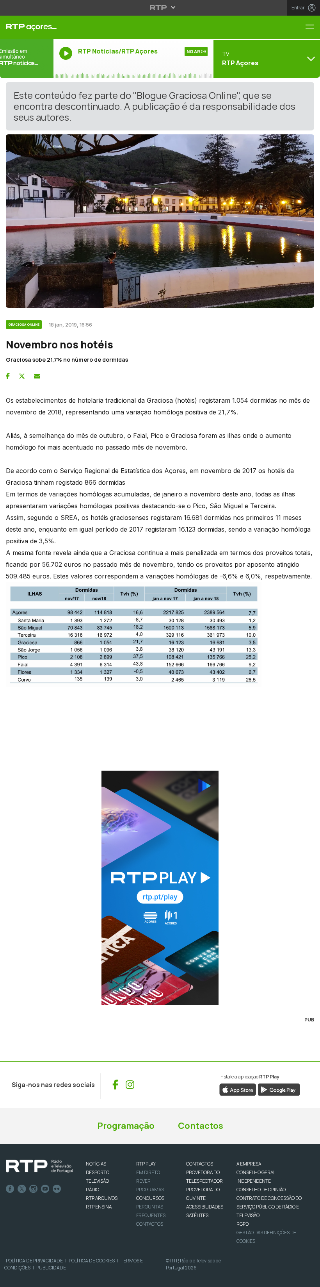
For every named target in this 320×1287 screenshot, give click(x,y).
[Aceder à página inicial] (26, 27)
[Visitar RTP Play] (160, 888)
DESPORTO (97, 1172)
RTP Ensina (99, 1206)
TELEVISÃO (97, 1181)
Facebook (10, 1189)
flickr (57, 1189)
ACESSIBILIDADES (204, 1206)
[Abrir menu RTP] (160, 7)
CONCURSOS (150, 1198)
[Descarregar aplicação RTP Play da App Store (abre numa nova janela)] (237, 1089)
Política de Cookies (92, 1260)
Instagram (33, 1189)
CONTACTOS (199, 1163)
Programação (126, 1126)
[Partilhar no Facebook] (8, 376)
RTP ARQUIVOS (101, 1198)
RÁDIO (92, 1189)
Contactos (200, 1126)
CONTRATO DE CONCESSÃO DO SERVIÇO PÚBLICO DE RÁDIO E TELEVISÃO (269, 1207)
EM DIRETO (148, 1172)
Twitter (22, 1189)
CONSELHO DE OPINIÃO (261, 1189)
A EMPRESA (248, 1163)
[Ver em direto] (26, 58)
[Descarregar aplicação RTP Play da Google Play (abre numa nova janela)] (279, 1089)
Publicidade (51, 1267)
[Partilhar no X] (22, 376)
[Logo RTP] (39, 1166)
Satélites (197, 1215)
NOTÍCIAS (96, 1163)
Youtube (45, 1189)
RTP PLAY (146, 1163)
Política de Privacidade (34, 1260)
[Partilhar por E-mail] (37, 376)
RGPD (242, 1224)
